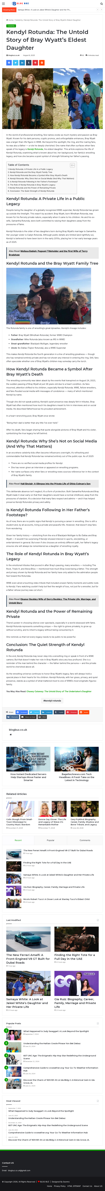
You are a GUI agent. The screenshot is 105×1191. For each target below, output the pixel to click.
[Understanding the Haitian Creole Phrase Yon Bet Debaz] (13, 1047)
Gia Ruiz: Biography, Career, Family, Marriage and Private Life (53, 887)
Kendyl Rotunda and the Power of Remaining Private (33, 188)
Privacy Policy (59, 1186)
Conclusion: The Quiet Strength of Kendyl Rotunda (32, 191)
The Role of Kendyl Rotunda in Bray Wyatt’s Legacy (32, 185)
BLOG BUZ (44, 1182)
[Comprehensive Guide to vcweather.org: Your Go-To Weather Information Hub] (13, 1071)
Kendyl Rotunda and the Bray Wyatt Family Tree (31, 172)
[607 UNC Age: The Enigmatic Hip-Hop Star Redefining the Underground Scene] (13, 1059)
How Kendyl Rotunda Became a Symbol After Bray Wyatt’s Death (38, 175)
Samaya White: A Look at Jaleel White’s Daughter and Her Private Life (47, 10)
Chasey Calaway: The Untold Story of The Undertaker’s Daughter (59, 691)
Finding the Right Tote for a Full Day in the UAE (47, 862)
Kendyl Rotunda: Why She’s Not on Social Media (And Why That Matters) (42, 178)
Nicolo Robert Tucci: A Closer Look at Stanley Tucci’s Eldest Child (56, 899)
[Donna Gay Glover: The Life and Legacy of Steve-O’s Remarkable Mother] (52, 809)
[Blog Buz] (20, 3)
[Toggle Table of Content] (71, 165)
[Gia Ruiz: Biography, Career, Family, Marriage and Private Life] (13, 891)
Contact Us (87, 1186)
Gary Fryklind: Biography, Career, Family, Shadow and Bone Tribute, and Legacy (85, 822)
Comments (85, 840)
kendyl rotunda (53, 700)
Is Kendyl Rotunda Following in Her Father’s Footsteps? (34, 182)
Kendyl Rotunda (35, 149)
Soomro (66, 1182)
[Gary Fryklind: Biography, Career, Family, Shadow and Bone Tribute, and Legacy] (85, 809)
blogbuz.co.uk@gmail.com (19, 1170)
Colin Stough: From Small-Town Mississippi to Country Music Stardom (19, 822)
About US (98, 1186)
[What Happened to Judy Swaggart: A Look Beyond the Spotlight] (13, 1035)
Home (11, 20)
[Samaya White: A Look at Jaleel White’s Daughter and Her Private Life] (13, 878)
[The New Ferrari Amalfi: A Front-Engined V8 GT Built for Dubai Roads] (13, 854)
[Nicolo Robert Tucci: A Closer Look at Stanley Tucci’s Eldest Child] (13, 903)
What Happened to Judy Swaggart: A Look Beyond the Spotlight (56, 1031)
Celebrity (19, 20)
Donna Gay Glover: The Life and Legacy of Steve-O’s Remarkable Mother (52, 822)
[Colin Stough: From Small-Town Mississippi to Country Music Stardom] (20, 809)
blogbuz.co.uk (14, 55)
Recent (18, 840)
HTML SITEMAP (74, 1186)
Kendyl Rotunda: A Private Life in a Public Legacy (31, 169)
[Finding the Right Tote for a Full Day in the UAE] (13, 866)
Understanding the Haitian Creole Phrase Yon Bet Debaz (52, 1043)
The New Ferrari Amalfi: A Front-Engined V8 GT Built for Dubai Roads (58, 850)
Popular (50, 840)
